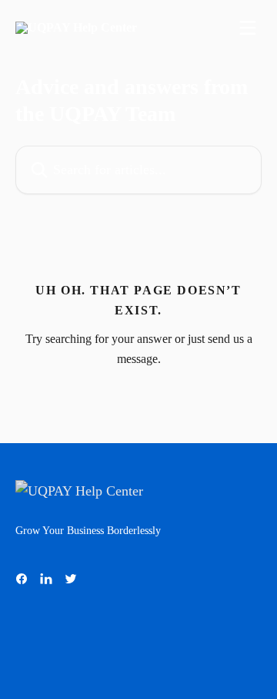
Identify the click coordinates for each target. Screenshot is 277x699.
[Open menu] (248, 27)
